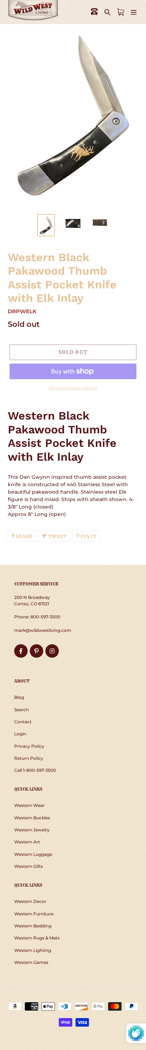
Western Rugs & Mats (37, 937)
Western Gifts (28, 866)
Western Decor (30, 901)
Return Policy (28, 758)
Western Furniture (34, 913)
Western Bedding (32, 925)
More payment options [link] (73, 388)
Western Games (31, 962)
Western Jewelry (32, 829)
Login (20, 733)
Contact (23, 721)
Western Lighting (32, 950)
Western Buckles (32, 817)
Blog (19, 697)
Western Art (27, 841)
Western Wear (29, 805)
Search (21, 709)
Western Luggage (33, 854)
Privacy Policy (29, 746)
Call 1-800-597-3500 (35, 770)
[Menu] (133, 11)
